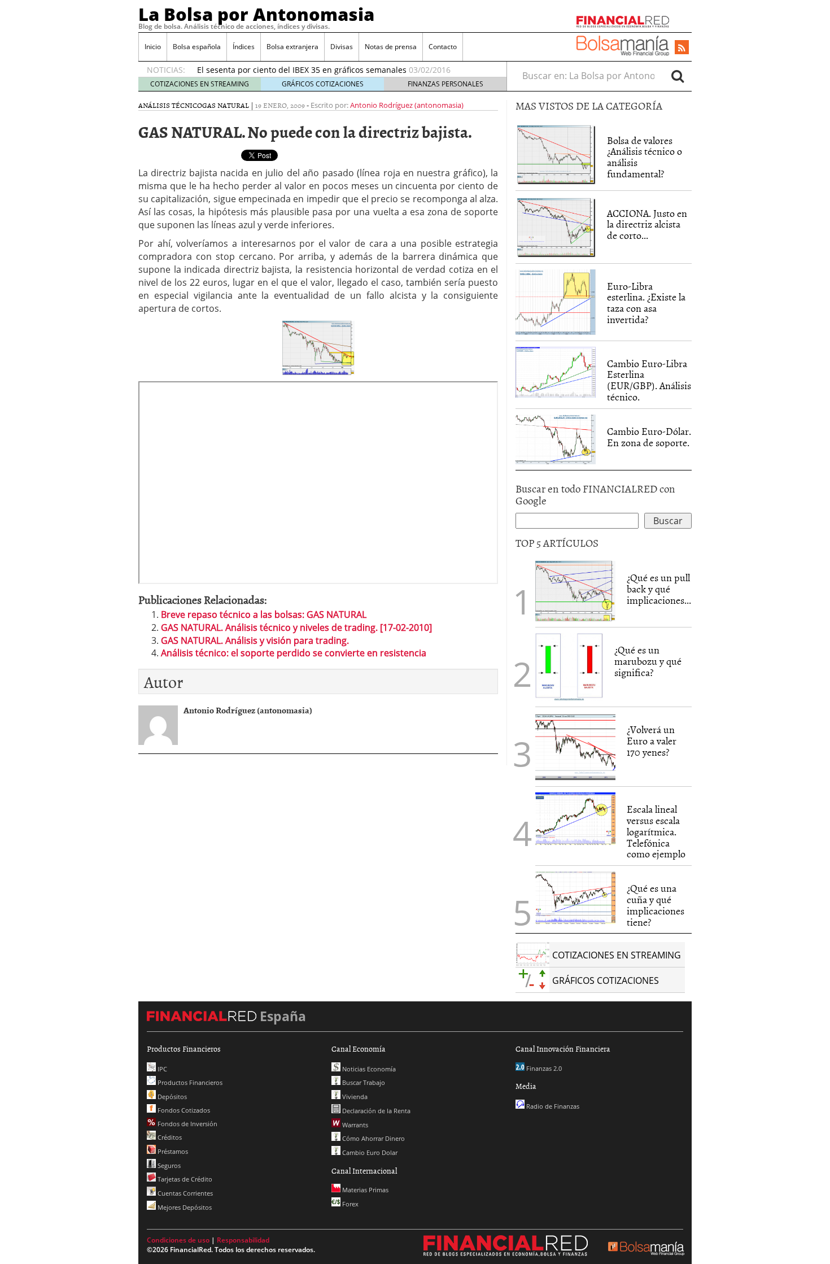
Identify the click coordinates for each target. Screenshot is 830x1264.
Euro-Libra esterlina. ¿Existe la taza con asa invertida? (646, 302)
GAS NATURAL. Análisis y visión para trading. (255, 640)
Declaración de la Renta (375, 1110)
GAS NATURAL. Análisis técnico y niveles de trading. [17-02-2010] (296, 627)
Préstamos (172, 1151)
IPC (161, 1069)
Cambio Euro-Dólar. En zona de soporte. (649, 437)
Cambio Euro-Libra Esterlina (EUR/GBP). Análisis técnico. (649, 380)
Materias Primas (364, 1189)
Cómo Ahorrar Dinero (372, 1138)
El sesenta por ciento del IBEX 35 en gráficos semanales (302, 69)
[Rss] (681, 48)
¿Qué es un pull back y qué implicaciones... (659, 589)
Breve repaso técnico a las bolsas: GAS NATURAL (263, 614)
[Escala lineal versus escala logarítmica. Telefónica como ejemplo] (575, 818)
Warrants (354, 1125)
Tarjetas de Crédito (184, 1179)
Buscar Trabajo (362, 1082)
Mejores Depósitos (184, 1207)
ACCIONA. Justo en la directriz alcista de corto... (647, 224)
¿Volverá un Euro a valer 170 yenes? (651, 741)
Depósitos (171, 1096)
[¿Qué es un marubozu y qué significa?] (569, 666)
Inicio (153, 46)
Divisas (341, 46)
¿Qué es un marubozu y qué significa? (648, 661)
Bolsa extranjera (292, 46)
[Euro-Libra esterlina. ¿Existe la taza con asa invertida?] (556, 301)
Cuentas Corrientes (184, 1193)
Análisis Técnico (170, 105)
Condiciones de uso (178, 1240)
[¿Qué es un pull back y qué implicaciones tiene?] (575, 590)
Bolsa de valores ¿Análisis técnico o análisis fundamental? (644, 157)
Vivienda (354, 1096)
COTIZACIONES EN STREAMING (199, 84)
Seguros (168, 1165)
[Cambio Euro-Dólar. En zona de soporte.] (556, 438)
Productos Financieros (189, 1082)
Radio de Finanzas (552, 1106)
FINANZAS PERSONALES (445, 84)
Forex (349, 1204)
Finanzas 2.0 (543, 1068)
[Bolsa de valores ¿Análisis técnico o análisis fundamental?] (556, 153)
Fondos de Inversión (186, 1123)
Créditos (169, 1137)
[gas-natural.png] (318, 347)
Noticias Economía (368, 1069)
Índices (244, 46)
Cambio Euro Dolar (368, 1152)
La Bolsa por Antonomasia (256, 14)
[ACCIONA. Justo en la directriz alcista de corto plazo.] (556, 226)
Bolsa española (197, 46)
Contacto (443, 46)
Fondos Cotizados (183, 1110)
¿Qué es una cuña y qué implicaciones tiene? (655, 905)
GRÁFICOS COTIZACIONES (323, 84)
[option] (341, 70)
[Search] (677, 75)
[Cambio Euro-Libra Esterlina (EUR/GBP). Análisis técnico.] (556, 371)
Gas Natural (225, 105)
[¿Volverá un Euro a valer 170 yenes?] (575, 746)
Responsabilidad (243, 1240)
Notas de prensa (391, 46)
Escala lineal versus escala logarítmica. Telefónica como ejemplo (656, 831)
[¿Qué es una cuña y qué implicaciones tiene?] (575, 897)
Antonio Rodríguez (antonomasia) (407, 105)
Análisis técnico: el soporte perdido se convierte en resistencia (293, 653)
